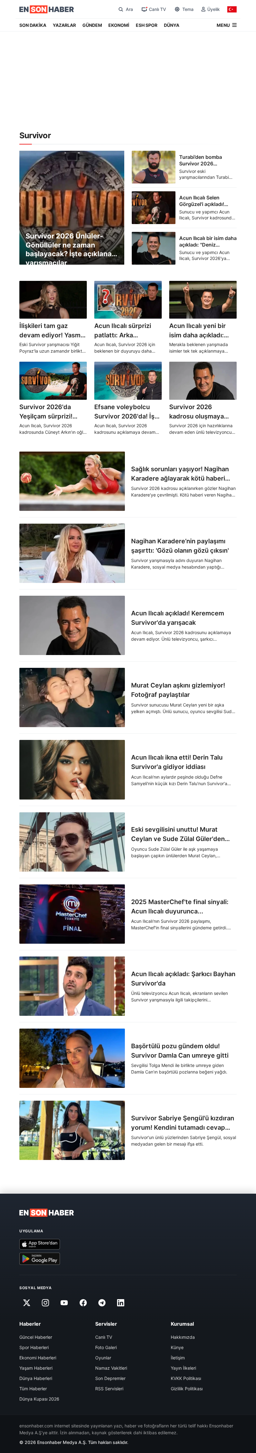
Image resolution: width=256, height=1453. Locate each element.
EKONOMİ (118, 25)
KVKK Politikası (186, 1378)
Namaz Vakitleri (111, 1368)
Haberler (30, 1324)
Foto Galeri (106, 1347)
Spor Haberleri (34, 1347)
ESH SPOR (146, 25)
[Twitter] (26, 1303)
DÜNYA (171, 25)
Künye (177, 1347)
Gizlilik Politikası (187, 1388)
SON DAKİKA (32, 25)
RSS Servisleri (109, 1388)
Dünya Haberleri (35, 1378)
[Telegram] (102, 1303)
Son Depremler (110, 1378)
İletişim (178, 1357)
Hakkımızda (183, 1337)
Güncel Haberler (35, 1337)
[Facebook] (83, 1303)
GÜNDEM (92, 25)
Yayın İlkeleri (183, 1368)
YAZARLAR (64, 25)
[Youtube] (64, 1303)
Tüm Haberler (33, 1388)
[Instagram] (45, 1303)
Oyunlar (103, 1357)
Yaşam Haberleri (35, 1368)
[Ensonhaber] (46, 9)
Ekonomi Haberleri (37, 1357)
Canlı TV (103, 1337)
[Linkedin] (121, 1303)
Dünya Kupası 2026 (39, 1399)
